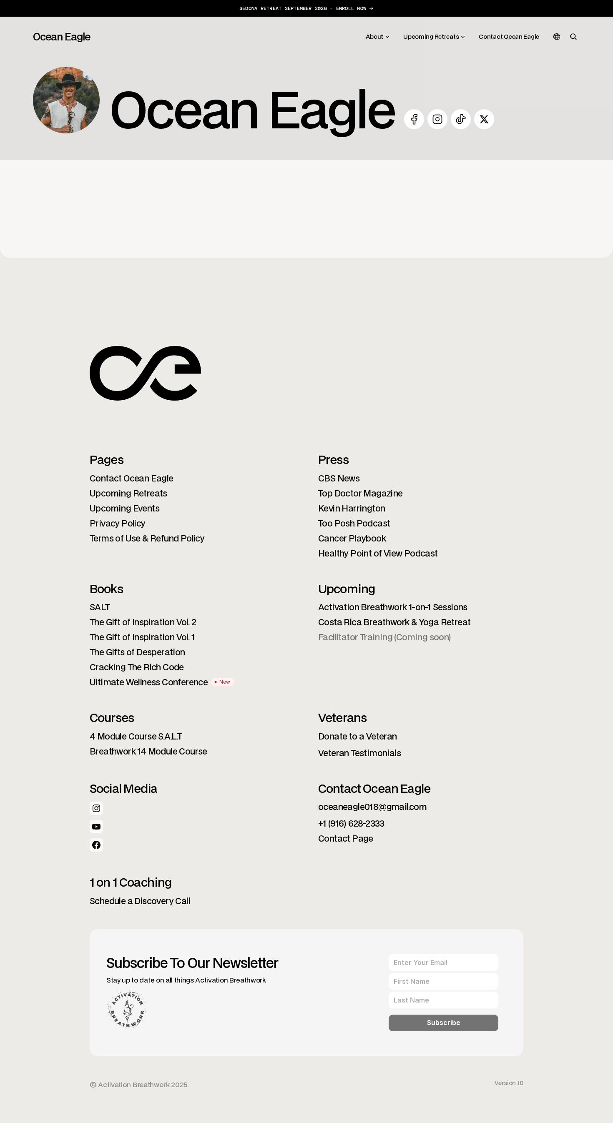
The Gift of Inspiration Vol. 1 (142, 637)
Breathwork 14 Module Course (148, 751)
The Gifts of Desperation (137, 652)
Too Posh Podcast (354, 523)
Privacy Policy (118, 523)
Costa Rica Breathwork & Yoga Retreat (394, 622)
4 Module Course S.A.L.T (136, 736)
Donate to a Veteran (357, 736)
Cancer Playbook (352, 538)
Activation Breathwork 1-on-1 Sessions (392, 607)
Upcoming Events (124, 508)
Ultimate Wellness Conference (149, 682)
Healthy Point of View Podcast (378, 553)
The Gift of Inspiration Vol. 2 (143, 622)
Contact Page (345, 838)
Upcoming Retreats (128, 493)
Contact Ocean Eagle (131, 478)
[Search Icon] (573, 36)
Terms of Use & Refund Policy (147, 538)
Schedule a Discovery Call (140, 901)
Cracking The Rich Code (137, 667)
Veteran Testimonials (359, 753)
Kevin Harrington (351, 508)
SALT (100, 607)
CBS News (338, 478)
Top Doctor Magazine (360, 493)
